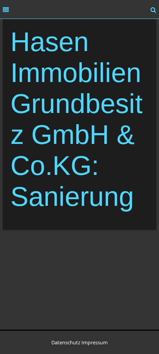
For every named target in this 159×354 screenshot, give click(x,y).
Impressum (94, 342)
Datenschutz (65, 342)
